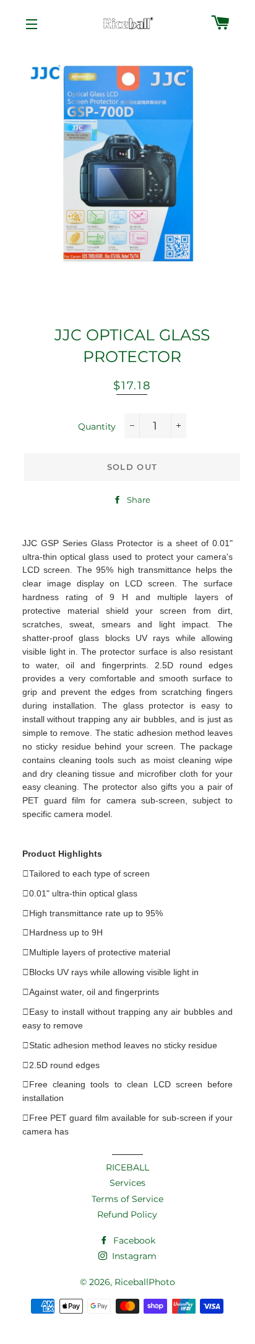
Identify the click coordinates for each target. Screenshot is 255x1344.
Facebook (133, 1240)
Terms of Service (127, 1199)
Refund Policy (127, 1214)
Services (127, 1182)
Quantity (97, 426)
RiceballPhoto (145, 1282)
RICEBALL (127, 1167)
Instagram (133, 1256)
